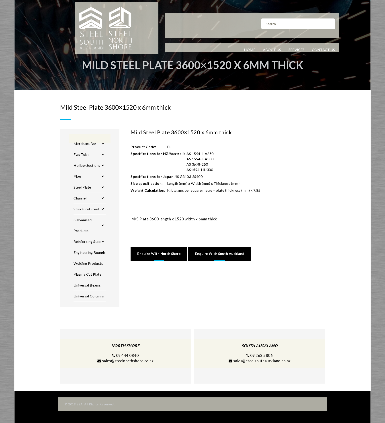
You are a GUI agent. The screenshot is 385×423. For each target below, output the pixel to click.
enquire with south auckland (219, 254)
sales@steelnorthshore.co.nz (128, 360)
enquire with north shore (159, 254)
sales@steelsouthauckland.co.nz (262, 360)
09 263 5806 (261, 355)
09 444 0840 (127, 355)
